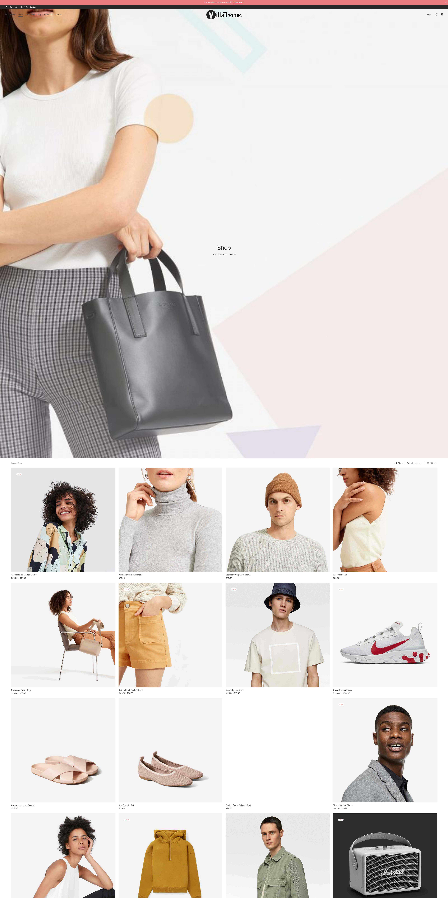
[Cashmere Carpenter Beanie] (278, 520)
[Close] (446, 2)
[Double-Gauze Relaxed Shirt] (278, 750)
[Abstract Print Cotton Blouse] (63, 520)
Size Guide (30, 14)
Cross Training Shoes (342, 690)
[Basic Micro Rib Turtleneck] (170, 520)
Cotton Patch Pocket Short (131, 690)
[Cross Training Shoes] (385, 635)
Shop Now (238, 2)
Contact (33, 7)
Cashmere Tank (340, 575)
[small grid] (431, 463)
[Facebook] (6, 7)
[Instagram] (16, 7)
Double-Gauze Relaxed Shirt (238, 805)
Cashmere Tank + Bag (21, 690)
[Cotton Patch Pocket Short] (170, 635)
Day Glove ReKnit (126, 805)
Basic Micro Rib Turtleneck (130, 575)
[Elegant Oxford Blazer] (385, 750)
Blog (39, 14)
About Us (24, 7)
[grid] (428, 463)
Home (12, 14)
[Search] (436, 14)
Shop (20, 14)
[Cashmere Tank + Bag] (63, 635)
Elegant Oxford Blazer (343, 805)
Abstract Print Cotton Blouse (24, 575)
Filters (400, 463)
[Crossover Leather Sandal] (63, 750)
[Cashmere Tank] (385, 520)
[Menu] (6, 14)
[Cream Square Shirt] (278, 635)
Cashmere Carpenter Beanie (238, 575)
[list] (435, 463)
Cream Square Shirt (234, 690)
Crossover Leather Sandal (22, 805)
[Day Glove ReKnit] (170, 750)
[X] (11, 7)
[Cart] (442, 14)
